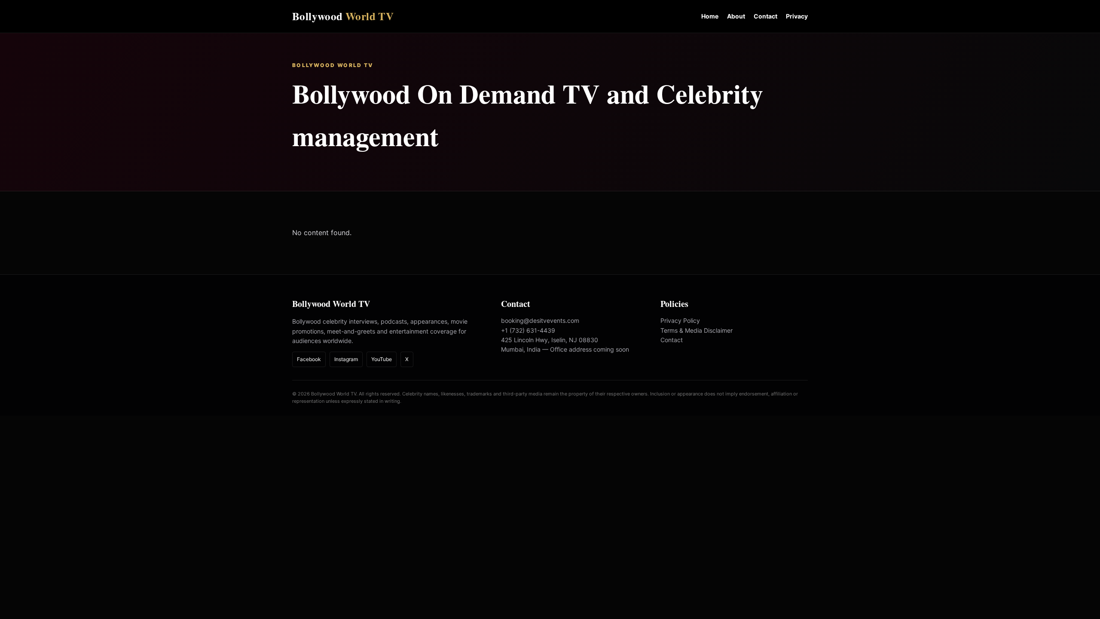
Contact (765, 16)
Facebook (309, 359)
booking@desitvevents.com (540, 320)
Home (709, 16)
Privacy (797, 16)
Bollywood (343, 16)
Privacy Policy (680, 320)
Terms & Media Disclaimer (696, 330)
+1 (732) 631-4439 (528, 330)
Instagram (346, 359)
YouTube (381, 359)
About (736, 16)
